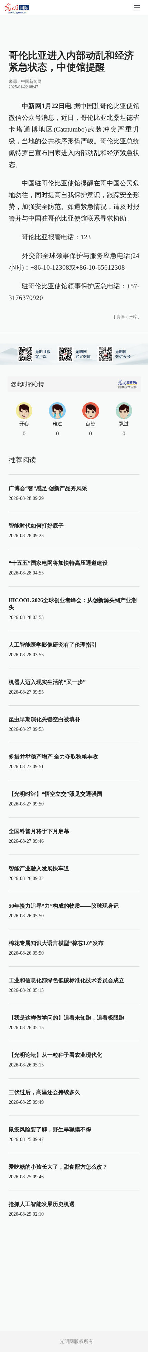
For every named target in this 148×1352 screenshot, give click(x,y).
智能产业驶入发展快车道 (39, 868)
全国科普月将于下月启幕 (39, 831)
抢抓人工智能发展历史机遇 (42, 1204)
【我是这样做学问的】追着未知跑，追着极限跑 (66, 1018)
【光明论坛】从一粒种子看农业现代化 (55, 1055)
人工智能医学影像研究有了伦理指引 (53, 645)
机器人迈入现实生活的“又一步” (47, 682)
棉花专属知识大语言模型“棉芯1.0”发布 (56, 943)
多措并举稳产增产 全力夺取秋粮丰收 (53, 757)
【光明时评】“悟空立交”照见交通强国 (55, 794)
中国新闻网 (31, 81)
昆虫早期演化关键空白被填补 (44, 719)
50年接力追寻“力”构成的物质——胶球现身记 (64, 906)
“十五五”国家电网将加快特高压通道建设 (58, 563)
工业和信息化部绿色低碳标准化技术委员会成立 (66, 980)
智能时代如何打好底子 (36, 526)
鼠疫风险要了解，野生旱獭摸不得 (50, 1129)
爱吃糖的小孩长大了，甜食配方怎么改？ (58, 1167)
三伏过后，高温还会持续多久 (44, 1092)
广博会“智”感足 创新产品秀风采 (48, 488)
